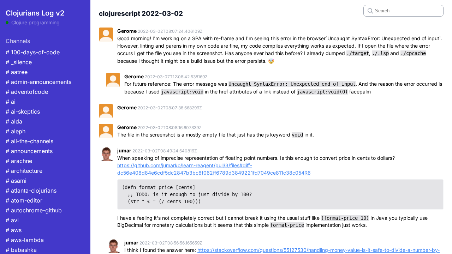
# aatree (17, 71)
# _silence (19, 62)
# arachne (19, 160)
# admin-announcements (38, 81)
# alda (14, 121)
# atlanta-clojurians (31, 190)
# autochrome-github (34, 210)
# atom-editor (24, 200)
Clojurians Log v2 (35, 13)
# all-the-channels (29, 141)
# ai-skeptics (23, 111)
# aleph (15, 131)
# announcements (29, 151)
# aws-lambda (25, 239)
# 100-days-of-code (33, 52)
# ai (11, 101)
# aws (14, 230)
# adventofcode (27, 91)
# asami (16, 180)
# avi (12, 220)
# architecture (24, 170)
